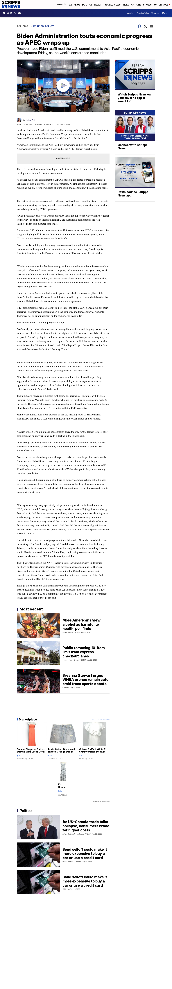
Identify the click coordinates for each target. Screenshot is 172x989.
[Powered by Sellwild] (106, 801)
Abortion (131, 13)
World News (113, 4)
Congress (155, 13)
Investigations (132, 4)
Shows (147, 4)
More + (165, 13)
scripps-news (12, 13)
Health (98, 4)
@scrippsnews (20, 13)
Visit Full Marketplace (101, 719)
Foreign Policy (43, 26)
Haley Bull (30, 120)
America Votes (143, 13)
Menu (60, 5)
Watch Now (161, 4)
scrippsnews (4, 13)
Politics (87, 4)
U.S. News (74, 4)
